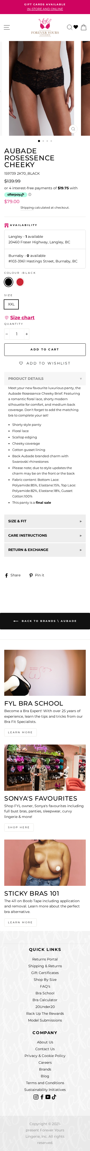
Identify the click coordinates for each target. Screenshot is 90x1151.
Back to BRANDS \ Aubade (48, 620)
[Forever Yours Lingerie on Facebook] (43, 1096)
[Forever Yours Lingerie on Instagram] (37, 1096)
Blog (45, 1076)
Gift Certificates (45, 973)
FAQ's (45, 986)
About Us (45, 1042)
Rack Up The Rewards (45, 1013)
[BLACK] (21, 288)
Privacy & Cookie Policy (45, 1055)
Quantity (13, 324)
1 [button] (39, 141)
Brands (45, 1069)
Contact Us (45, 1049)
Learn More (20, 732)
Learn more (20, 922)
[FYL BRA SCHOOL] (45, 673)
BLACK (8, 282)
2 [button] (43, 141)
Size (8, 295)
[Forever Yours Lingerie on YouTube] (49, 1096)
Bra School (45, 993)
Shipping (27, 207)
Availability (24, 225)
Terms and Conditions (45, 1083)
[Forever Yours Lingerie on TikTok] (54, 1096)
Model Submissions (45, 1020)
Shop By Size (45, 979)
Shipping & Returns (45, 966)
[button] (19, 317)
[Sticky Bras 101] (45, 863)
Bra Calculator (45, 1000)
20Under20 (45, 1006)
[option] (45, 7)
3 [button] (47, 141)
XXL (11, 304)
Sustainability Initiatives (45, 1089)
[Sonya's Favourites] (45, 768)
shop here (19, 827)
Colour (20, 272)
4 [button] (51, 141)
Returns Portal (45, 959)
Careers (45, 1062)
